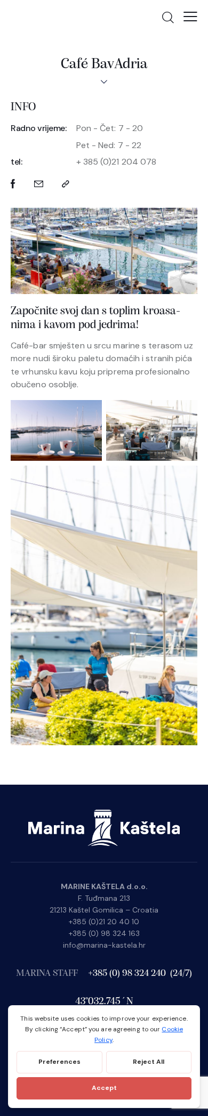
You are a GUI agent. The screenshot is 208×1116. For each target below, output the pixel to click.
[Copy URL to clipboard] (65, 184)
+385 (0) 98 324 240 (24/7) (140, 974)
